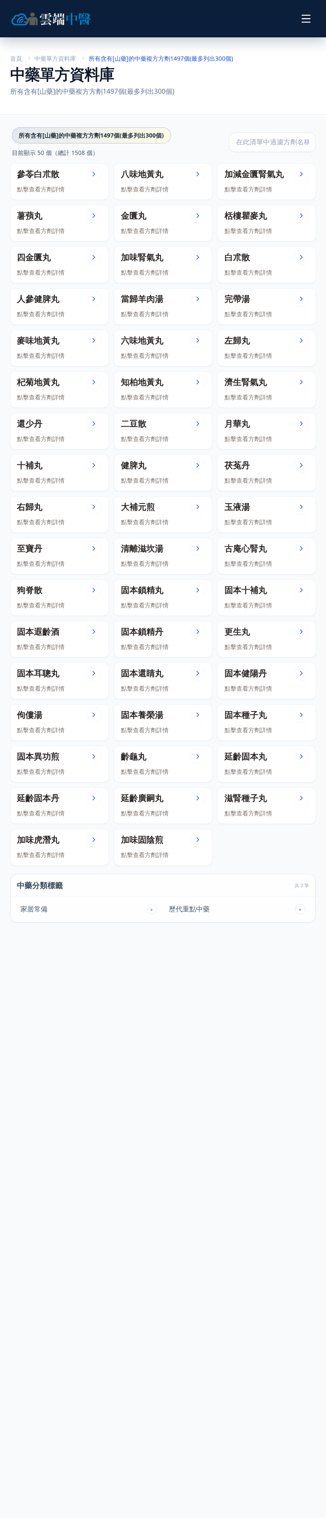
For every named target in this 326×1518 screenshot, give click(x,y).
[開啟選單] (306, 18)
